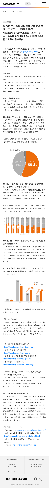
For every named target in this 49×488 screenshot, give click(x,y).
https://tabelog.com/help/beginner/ (18, 347)
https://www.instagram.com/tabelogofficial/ (21, 436)
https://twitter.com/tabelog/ (25, 445)
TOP (4, 11)
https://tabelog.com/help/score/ (16, 353)
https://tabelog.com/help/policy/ (17, 358)
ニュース (13, 11)
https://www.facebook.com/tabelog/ (30, 430)
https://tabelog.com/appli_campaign (19, 364)
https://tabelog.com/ (29, 51)
